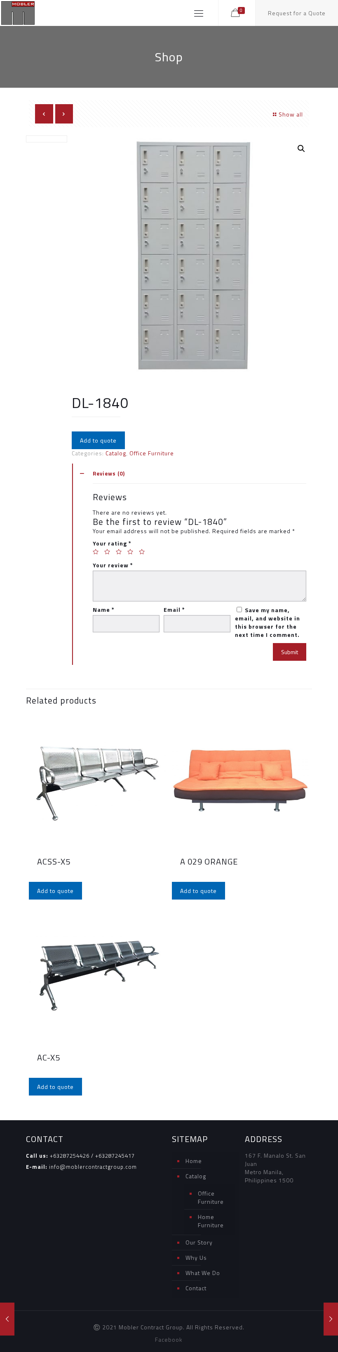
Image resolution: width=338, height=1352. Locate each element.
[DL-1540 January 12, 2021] (7, 1319)
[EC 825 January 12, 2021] (331, 1319)
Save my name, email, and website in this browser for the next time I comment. (267, 622)
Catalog (116, 453)
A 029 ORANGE (209, 861)
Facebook (169, 1339)
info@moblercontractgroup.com (93, 1167)
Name (104, 610)
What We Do (202, 1272)
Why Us (196, 1257)
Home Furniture (211, 1220)
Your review (113, 565)
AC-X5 (48, 1057)
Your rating (112, 543)
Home (193, 1160)
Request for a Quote (297, 13)
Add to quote (98, 440)
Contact (196, 1288)
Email (174, 610)
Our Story (199, 1242)
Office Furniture (151, 453)
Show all (291, 114)
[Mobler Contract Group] (18, 13)
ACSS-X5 (53, 861)
